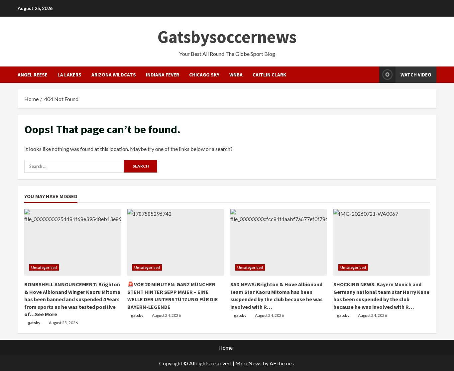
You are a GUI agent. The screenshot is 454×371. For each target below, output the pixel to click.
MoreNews (248, 363)
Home (225, 347)
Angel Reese (33, 74)
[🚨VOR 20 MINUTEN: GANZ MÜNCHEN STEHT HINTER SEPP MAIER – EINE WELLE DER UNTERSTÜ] (175, 242)
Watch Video (415, 74)
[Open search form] (372, 74)
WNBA (236, 74)
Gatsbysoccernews (227, 37)
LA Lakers (69, 74)
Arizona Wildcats (113, 74)
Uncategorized (44, 267)
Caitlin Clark (269, 74)
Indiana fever (162, 74)
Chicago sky (204, 74)
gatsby (34, 322)
